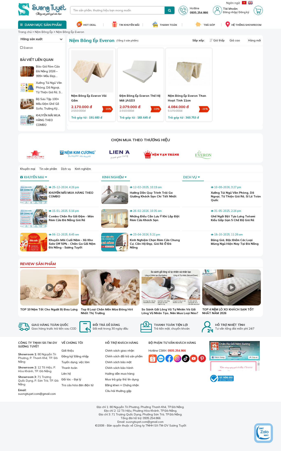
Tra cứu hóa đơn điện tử (77, 385)
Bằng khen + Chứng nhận (122, 385)
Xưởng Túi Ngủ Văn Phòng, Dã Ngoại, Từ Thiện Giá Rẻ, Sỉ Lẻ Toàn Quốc (49, 88)
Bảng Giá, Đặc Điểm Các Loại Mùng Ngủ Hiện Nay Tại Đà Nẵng (235, 242)
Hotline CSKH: (167, 350)
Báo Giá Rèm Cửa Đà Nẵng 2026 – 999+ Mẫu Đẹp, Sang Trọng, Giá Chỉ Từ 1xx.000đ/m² (49, 71)
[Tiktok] (185, 359)
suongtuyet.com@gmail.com (37, 394)
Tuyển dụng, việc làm (75, 362)
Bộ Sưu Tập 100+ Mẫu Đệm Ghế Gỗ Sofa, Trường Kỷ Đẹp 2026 (47, 104)
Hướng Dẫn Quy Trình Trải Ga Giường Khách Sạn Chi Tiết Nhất (153, 194)
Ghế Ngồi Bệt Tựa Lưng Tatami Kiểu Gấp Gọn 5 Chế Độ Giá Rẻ (233, 218)
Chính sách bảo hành (119, 368)
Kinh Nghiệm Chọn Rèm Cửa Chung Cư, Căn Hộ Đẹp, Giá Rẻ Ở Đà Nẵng (155, 243)
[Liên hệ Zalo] (263, 433)
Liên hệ (66, 373)
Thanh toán (69, 368)
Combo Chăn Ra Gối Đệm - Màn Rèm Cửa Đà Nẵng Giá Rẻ (71, 218)
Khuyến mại (27, 169)
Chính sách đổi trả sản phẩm (124, 356)
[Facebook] (169, 359)
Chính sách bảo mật (118, 362)
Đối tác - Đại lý (71, 379)
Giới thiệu (68, 350)
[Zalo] (161, 359)
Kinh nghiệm (83, 169)
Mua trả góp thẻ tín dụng (122, 379)
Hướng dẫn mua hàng (119, 373)
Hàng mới (254, 40)
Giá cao (235, 40)
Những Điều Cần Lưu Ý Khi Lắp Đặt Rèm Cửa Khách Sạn (155, 218)
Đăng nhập (230, 12)
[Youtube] (194, 359)
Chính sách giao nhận (119, 350)
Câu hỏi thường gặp (118, 391)
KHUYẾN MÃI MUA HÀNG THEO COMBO (48, 120)
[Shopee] (153, 359)
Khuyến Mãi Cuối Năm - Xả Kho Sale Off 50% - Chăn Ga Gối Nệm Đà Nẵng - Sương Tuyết (72, 243)
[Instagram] (177, 359)
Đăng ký (244, 12)
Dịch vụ (66, 169)
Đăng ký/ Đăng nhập (75, 356)
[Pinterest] (202, 359)
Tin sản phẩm (48, 169)
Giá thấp (218, 40)
